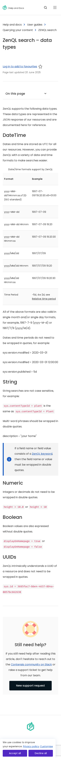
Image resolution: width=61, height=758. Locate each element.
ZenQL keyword (42, 454)
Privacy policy (31, 746)
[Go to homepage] (5, 7)
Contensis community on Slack (31, 664)
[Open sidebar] (55, 7)
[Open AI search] (45, 7)
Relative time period (44, 298)
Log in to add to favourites (20, 66)
